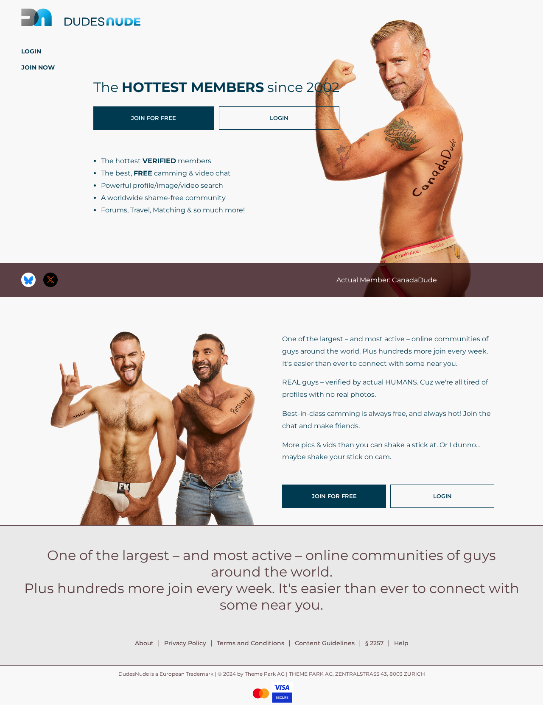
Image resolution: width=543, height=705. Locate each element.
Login (31, 51)
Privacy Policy (185, 643)
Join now (38, 67)
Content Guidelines (325, 643)
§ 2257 (374, 643)
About (144, 643)
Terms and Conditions (250, 643)
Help (401, 643)
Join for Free (153, 117)
